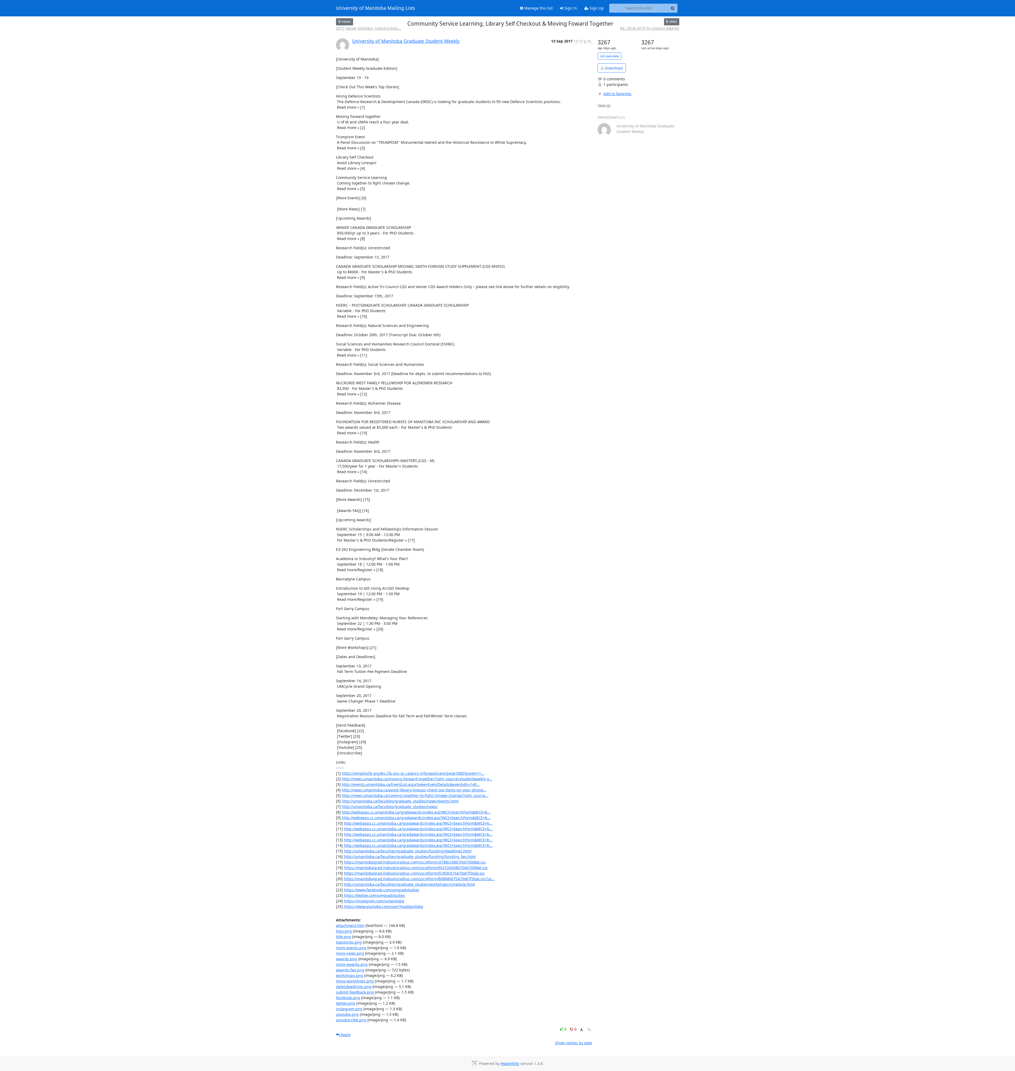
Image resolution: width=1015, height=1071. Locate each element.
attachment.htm (350, 925)
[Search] (672, 8)
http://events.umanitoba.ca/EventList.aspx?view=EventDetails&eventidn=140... (411, 784)
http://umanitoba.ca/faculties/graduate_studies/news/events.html (400, 801)
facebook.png (348, 997)
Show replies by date (573, 1042)
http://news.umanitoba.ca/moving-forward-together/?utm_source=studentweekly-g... (417, 778)
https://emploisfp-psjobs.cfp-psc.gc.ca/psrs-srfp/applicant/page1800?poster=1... (413, 773)
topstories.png (349, 942)
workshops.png (349, 975)
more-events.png (351, 947)
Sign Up (596, 8)
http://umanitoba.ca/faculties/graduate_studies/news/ (390, 806)
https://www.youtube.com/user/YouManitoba (383, 906)
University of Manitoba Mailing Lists (375, 8)
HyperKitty (510, 1063)
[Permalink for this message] (589, 1029)
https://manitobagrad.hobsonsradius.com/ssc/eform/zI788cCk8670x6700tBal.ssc (415, 862)
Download (613, 68)
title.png (343, 936)
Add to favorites (617, 93)
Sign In (570, 8)
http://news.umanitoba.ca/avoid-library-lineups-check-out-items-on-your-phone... (414, 789)
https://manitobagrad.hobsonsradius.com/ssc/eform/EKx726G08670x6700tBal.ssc (416, 867)
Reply (345, 1034)
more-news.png (350, 953)
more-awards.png (352, 964)
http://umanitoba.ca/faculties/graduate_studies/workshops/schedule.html (409, 884)
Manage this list (538, 8)
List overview (609, 56)
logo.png (344, 931)
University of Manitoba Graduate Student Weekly (406, 41)
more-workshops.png (355, 981)
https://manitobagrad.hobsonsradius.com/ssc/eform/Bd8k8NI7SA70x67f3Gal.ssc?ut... (419, 878)
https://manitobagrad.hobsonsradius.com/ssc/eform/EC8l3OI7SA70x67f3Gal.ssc (414, 873)
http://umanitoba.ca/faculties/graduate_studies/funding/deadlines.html (408, 850)
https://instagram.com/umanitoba (374, 900)
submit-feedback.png (355, 992)
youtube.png (347, 1014)
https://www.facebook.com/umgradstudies (381, 889)
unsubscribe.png (351, 1019)
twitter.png (345, 1003)
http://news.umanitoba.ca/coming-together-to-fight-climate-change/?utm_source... (415, 795)
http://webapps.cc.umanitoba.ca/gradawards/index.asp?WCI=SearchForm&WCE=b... (416, 812)
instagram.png (349, 1008)
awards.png (346, 958)
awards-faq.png (350, 969)
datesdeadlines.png (353, 986)
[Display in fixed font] (581, 1029)
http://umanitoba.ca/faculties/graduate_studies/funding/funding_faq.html (410, 856)
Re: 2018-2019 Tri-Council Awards (649, 28)
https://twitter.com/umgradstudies (374, 895)
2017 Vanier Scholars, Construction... (368, 28)
